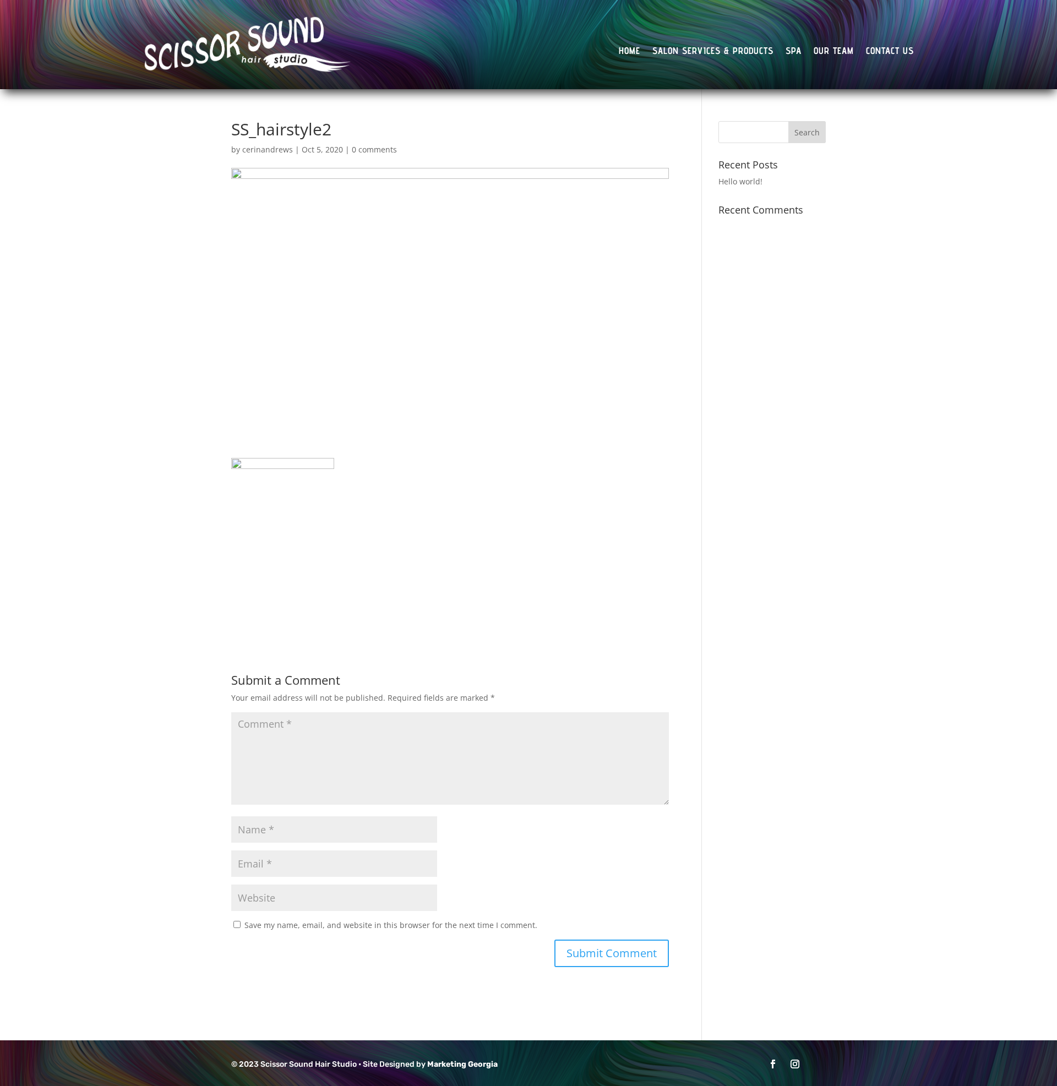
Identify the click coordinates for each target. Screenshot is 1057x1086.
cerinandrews (267, 149)
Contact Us (890, 51)
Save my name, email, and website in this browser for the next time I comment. (390, 925)
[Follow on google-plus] (817, 1064)
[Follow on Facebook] (773, 1064)
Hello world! (740, 181)
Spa (794, 51)
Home (629, 51)
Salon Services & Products (712, 51)
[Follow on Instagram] (795, 1064)
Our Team (834, 51)
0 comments (374, 149)
